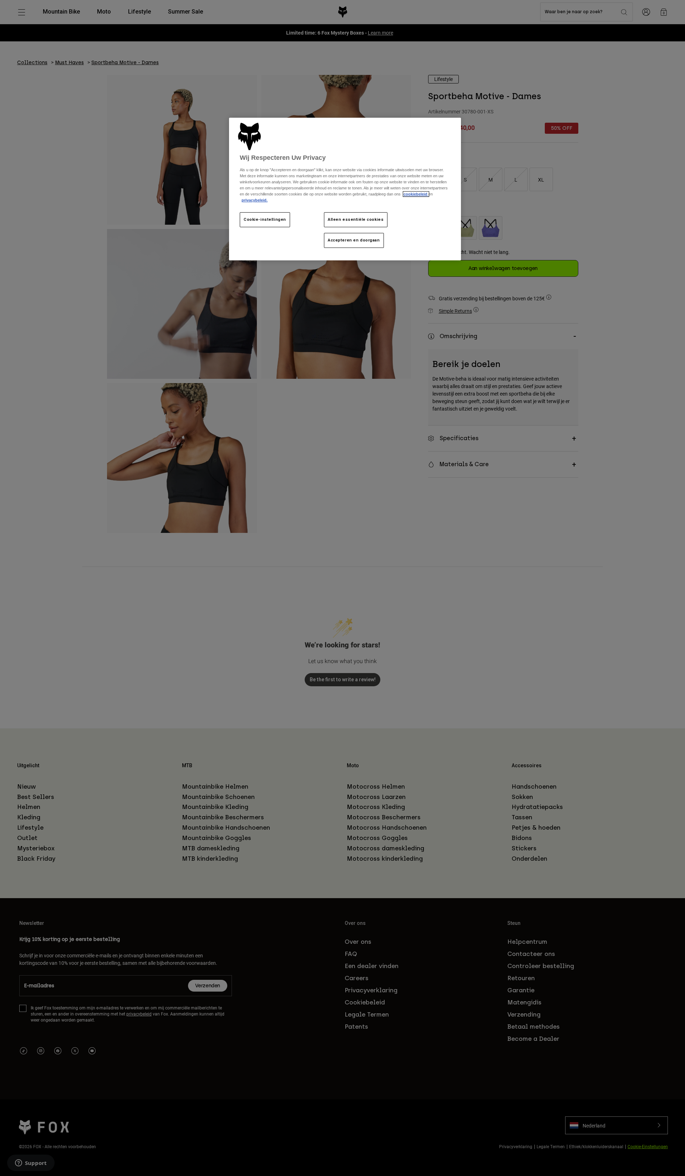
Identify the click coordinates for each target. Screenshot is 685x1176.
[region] (345, 189)
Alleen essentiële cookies (356, 219)
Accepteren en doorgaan (354, 240)
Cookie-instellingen (265, 219)
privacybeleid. (255, 200)
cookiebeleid (416, 194)
